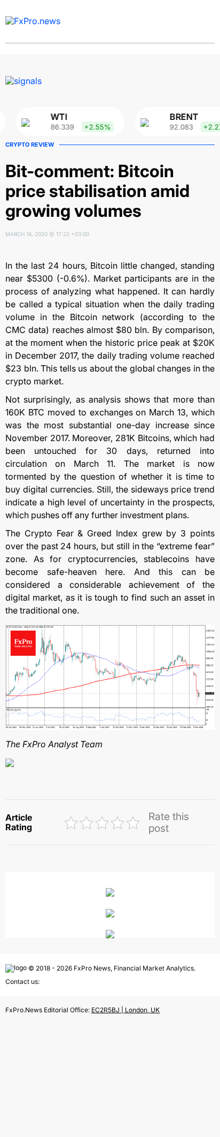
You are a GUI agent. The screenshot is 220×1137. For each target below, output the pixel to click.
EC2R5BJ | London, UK (125, 1010)
